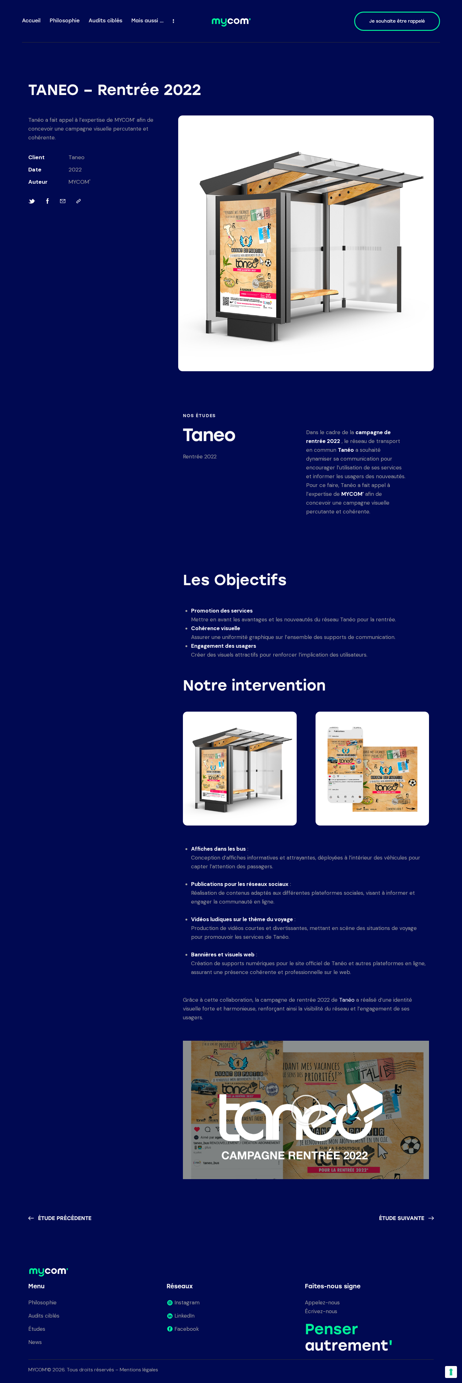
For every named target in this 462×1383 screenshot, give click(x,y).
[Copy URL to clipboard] (78, 201)
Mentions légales (139, 1369)
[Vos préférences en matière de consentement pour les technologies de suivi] (451, 1372)
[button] (306, 1110)
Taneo (77, 157)
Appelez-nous (322, 1302)
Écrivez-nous (321, 1311)
